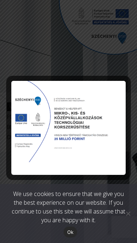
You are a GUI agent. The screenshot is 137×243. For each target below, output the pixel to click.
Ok (70, 232)
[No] (128, 213)
